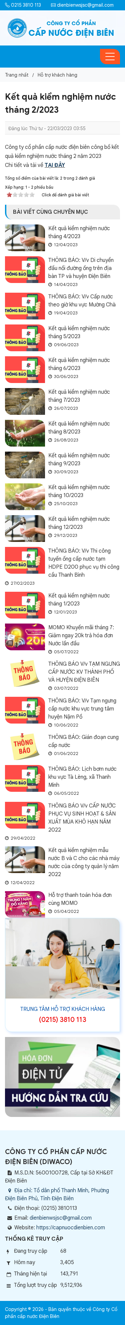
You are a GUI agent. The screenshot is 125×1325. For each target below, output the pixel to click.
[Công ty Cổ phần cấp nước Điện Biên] (61, 27)
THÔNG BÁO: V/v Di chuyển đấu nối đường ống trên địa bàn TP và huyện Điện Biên (81, 268)
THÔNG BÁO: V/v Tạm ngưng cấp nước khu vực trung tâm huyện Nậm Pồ (82, 708)
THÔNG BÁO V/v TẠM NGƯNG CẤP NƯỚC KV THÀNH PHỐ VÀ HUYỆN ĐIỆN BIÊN (84, 672)
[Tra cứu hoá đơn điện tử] (62, 1076)
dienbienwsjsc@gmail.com (85, 5)
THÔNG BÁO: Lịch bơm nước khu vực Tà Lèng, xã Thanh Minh (82, 777)
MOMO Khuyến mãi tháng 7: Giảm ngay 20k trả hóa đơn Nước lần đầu (81, 635)
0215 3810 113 (25, 5)
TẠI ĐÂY (55, 165)
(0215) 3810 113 (62, 1020)
